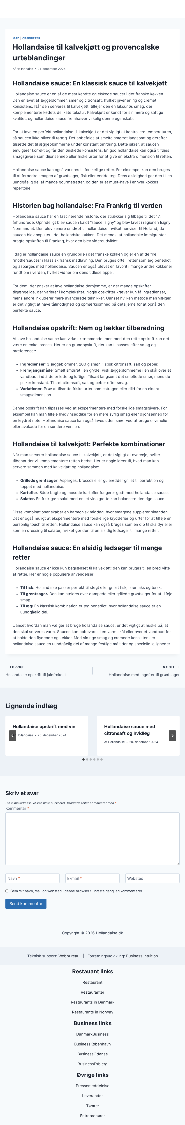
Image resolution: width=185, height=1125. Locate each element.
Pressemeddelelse (92, 1086)
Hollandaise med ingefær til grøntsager (144, 671)
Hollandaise (24, 69)
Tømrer (92, 1106)
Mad (16, 38)
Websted (135, 878)
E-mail (74, 878)
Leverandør (92, 1095)
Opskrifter (31, 38)
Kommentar (17, 808)
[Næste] (172, 735)
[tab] (83, 759)
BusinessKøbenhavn (92, 1044)
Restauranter (92, 992)
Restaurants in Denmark (92, 1002)
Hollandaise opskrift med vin (44, 726)
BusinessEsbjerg (92, 1064)
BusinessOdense (92, 1054)
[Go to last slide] (12, 735)
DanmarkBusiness (92, 1034)
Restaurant (92, 982)
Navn (13, 878)
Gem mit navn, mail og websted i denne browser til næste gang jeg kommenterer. (76, 891)
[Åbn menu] (175, 8)
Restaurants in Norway (92, 1012)
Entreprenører (92, 1116)
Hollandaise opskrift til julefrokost (35, 671)
